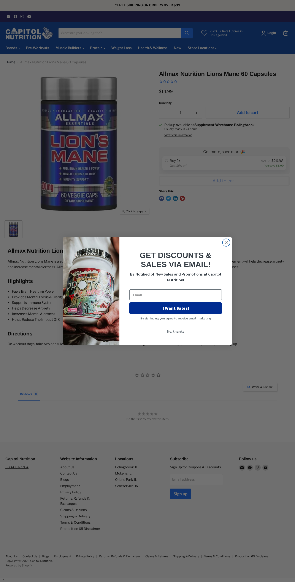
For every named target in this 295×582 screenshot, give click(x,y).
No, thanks (175, 331)
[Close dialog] (226, 242)
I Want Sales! (176, 308)
